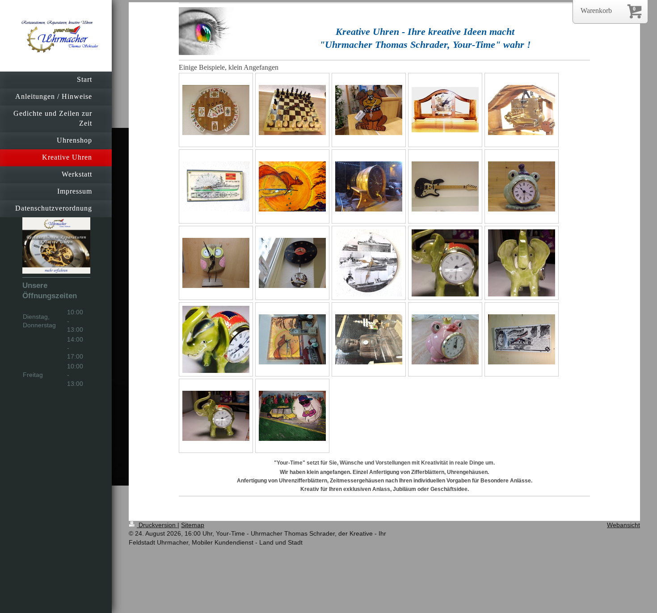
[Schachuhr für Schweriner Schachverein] (292, 110)
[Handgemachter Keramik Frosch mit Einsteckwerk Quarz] (521, 186)
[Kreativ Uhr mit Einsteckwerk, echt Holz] (368, 339)
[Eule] (215, 263)
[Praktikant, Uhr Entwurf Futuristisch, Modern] (292, 416)
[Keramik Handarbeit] (215, 339)
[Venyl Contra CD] (292, 263)
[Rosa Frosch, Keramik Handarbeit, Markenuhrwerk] (445, 339)
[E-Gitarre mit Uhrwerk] (445, 186)
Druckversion (157, 524)
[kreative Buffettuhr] (445, 109)
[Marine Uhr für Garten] (369, 262)
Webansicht (623, 524)
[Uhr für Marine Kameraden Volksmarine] (215, 186)
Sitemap (192, 524)
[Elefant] (445, 262)
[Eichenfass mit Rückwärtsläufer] (368, 186)
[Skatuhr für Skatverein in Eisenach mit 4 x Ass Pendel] (215, 110)
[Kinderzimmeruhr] (368, 110)
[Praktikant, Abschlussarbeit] (521, 339)
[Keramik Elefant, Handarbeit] (215, 416)
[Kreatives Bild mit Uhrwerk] (292, 186)
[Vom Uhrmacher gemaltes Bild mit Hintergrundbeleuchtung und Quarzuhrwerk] (292, 339)
